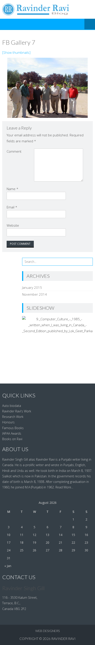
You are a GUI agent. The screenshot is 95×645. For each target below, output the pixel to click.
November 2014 (34, 294)
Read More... (64, 487)
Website (13, 225)
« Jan (7, 566)
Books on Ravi (12, 439)
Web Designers (47, 631)
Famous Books (13, 428)
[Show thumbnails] (16, 52)
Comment (14, 151)
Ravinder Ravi (63, 639)
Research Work (12, 417)
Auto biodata (11, 406)
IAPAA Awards (11, 433)
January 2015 (32, 287)
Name (12, 189)
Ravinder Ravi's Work (16, 411)
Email (12, 207)
